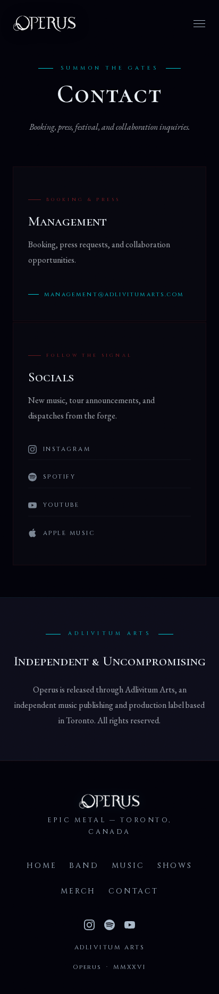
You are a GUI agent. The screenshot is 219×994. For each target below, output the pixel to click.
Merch (78, 891)
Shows (174, 866)
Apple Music (69, 533)
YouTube (61, 505)
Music (128, 866)
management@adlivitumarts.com (114, 294)
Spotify (59, 477)
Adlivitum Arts (109, 947)
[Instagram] (89, 925)
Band (83, 866)
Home (41, 866)
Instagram (66, 449)
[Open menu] (199, 23)
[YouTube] (129, 925)
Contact (133, 891)
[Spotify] (109, 925)
